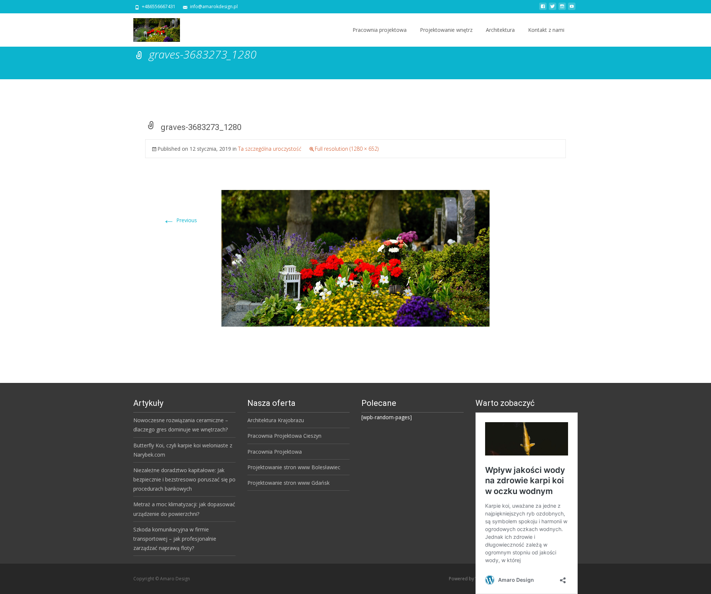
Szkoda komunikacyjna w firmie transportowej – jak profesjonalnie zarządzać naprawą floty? (174, 538)
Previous (180, 220)
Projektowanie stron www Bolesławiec (293, 467)
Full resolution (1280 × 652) (346, 148)
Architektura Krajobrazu (275, 420)
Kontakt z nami (546, 29)
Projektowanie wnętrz (446, 29)
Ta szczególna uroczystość (269, 148)
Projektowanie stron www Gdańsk (288, 482)
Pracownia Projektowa (274, 451)
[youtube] (571, 9)
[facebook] (543, 9)
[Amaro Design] (150, 28)
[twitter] (552, 9)
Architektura (500, 29)
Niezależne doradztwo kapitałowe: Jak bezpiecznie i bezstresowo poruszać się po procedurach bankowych (184, 479)
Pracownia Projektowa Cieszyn (284, 435)
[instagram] (562, 9)
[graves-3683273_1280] (355, 257)
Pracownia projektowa (380, 29)
